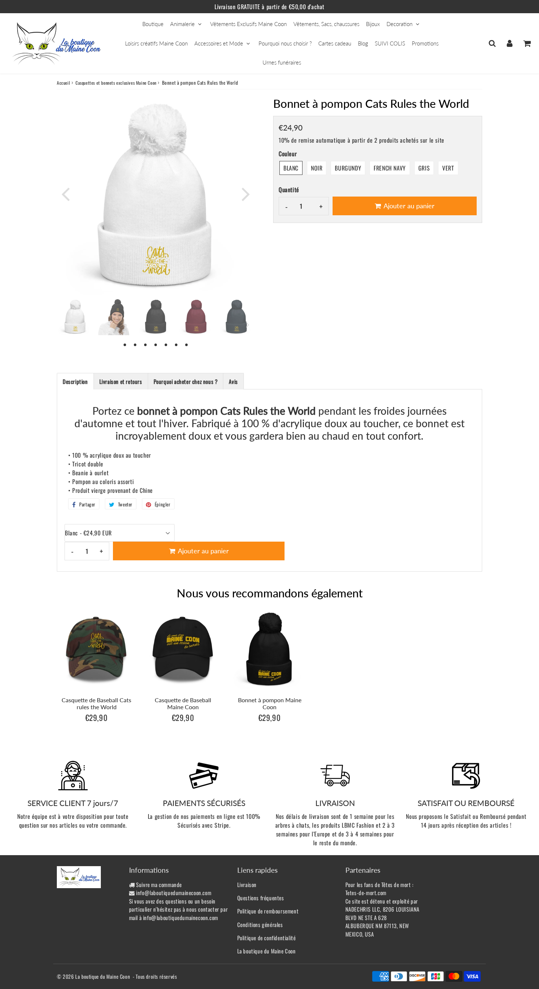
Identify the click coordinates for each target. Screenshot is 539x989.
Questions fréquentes (260, 898)
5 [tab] (166, 344)
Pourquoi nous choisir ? (285, 43)
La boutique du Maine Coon (266, 951)
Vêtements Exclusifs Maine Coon (248, 24)
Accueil (63, 83)
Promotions (425, 43)
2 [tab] (135, 344)
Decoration (399, 24)
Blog (363, 43)
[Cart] (526, 43)
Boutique (153, 24)
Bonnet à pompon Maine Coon (269, 703)
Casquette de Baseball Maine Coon (183, 703)
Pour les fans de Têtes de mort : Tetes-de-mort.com (379, 888)
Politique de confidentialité (266, 938)
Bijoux (373, 24)
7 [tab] (186, 344)
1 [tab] (125, 344)
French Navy (390, 168)
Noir (316, 168)
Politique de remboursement (268, 911)
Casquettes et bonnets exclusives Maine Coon (116, 83)
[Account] (509, 43)
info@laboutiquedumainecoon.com (173, 893)
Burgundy (348, 168)
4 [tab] (156, 344)
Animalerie (182, 24)
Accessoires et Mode (218, 43)
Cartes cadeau (334, 43)
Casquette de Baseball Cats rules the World (96, 703)
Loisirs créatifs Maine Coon (156, 43)
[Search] (492, 43)
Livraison (247, 884)
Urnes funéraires (282, 62)
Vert (448, 168)
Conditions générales (260, 924)
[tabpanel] (75, 317)
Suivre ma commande (159, 884)
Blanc (290, 168)
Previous (65, 194)
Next (246, 194)
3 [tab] (145, 344)
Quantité (289, 189)
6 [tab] (176, 344)
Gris (424, 168)
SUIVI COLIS (390, 43)
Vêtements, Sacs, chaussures (326, 24)
